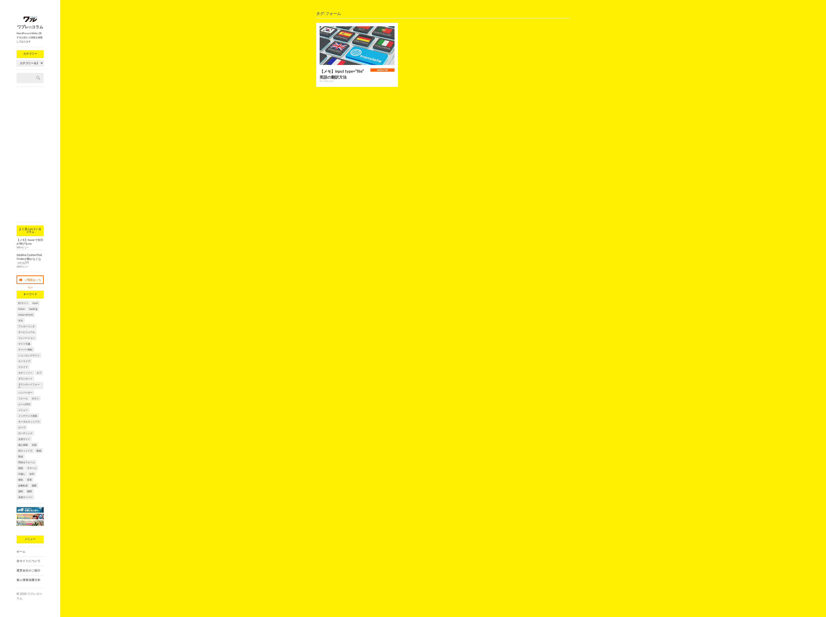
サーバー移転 (25, 349)
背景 (29, 479)
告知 (20, 456)
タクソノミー (25, 372)
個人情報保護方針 (29, 580)
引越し (21, 473)
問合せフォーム (26, 462)
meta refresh (25, 314)
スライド (23, 367)
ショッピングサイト (29, 355)
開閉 (29, 491)
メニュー (23, 410)
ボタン (35, 398)
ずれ (20, 320)
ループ (21, 427)
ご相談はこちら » (32, 281)
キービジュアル (26, 332)
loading (33, 308)
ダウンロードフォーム (29, 385)
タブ (39, 372)
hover (21, 308)
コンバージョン (26, 337)
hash (35, 303)
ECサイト (23, 303)
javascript (382, 70)
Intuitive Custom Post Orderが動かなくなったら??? (29, 258)
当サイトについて (29, 561)
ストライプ (24, 361)
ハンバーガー (25, 392)
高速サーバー (25, 497)
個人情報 (23, 444)
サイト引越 (24, 343)
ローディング (25, 433)
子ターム (32, 468)
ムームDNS (24, 404)
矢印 (31, 473)
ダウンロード (25, 378)
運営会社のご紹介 (29, 570)
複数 (34, 485)
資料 (20, 491)
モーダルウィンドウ (29, 421)
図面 (20, 468)
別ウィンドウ (25, 450)
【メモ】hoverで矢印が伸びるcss (30, 241)
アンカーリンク (26, 326)
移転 (20, 479)
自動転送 (23, 485)
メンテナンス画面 (27, 415)
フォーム (23, 398)
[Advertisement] (30, 154)
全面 (34, 444)
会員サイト (24, 439)
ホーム (21, 551)
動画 (39, 450)
